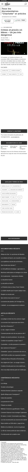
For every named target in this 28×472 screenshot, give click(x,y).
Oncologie (5, 200)
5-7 (20, 197)
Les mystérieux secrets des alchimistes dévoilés (11, 262)
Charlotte (5, 70)
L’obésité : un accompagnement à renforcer (13, 305)
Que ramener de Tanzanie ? (8, 348)
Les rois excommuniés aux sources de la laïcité (14, 419)
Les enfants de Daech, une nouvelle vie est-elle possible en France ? (14, 258)
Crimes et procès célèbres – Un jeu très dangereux (12, 32)
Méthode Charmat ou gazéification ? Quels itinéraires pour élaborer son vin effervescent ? (13, 409)
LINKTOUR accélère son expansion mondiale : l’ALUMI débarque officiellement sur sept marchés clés (14, 355)
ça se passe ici (15, 137)
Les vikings (4, 383)
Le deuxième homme (6, 279)
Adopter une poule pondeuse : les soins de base (12, 337)
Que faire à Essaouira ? (7, 326)
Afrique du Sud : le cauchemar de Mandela (12, 254)
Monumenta (5, 204)
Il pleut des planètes (6, 398)
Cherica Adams (15, 70)
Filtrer (7, 21)
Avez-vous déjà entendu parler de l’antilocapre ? (14, 370)
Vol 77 (14, 197)
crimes (4, 74)
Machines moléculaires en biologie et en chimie (14, 272)
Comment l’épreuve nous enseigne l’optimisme (14, 412)
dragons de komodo (16, 189)
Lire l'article (4, 67)
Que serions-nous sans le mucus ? (10, 298)
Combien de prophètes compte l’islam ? (12, 340)
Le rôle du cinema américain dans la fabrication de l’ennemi (14, 431)
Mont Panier (5, 197)
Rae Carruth (13, 74)
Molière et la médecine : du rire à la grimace (13, 427)
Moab (13, 204)
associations (15, 200)
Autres (2, 40)
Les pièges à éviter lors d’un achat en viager (13, 319)
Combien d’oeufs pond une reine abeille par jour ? (13, 366)
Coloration (16, 186)
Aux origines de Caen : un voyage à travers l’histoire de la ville (13, 363)
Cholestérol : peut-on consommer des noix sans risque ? (14, 352)
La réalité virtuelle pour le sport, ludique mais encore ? (13, 291)
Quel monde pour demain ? (8, 265)
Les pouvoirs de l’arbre (7, 401)
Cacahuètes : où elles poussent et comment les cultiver (14, 344)
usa (21, 74)
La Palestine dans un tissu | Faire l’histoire (12, 287)
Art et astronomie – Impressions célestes (12, 276)
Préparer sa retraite (6, 405)
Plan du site (15, 462)
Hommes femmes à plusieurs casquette (12, 390)
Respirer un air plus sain (7, 294)
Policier (7, 40)
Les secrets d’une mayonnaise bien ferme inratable (12, 323)
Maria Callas (6, 186)
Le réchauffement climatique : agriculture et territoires (12, 269)
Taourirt (4, 189)
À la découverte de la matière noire (10, 434)
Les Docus (8, 462)
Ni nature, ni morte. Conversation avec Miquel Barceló (13, 416)
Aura (17, 212)
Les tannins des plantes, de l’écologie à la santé (12, 302)
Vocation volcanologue (7, 387)
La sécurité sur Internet (7, 283)
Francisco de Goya (7, 212)
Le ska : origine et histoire (8, 329)
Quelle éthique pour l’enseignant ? (10, 394)
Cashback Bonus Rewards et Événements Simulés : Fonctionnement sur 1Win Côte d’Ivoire (12, 359)
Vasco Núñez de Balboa (9, 193)
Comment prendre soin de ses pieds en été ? (13, 333)
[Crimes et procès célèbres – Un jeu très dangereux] (14, 55)
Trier (23, 20)
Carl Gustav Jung (7, 208)
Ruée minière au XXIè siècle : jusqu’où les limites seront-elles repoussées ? (12, 423)
